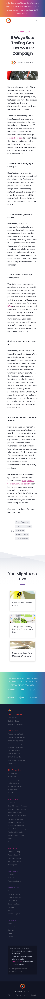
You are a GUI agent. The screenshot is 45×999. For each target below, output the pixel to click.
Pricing (10, 839)
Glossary (11, 907)
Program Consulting (15, 858)
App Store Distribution (15, 832)
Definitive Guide (13, 721)
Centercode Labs (14, 904)
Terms (18, 995)
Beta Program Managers (16, 760)
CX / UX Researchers (15, 757)
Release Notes (13, 842)
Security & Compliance (16, 822)
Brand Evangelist (22, 522)
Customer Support (14, 750)
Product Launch (22, 534)
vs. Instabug (12, 777)
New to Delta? (13, 718)
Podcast (10, 910)
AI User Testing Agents (16, 826)
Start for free (17, 961)
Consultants (12, 763)
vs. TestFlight (12, 773)
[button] (36, 20)
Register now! (22, 13)
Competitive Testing (15, 744)
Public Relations (22, 539)
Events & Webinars (14, 897)
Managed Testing (14, 852)
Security (34, 995)
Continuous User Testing (16, 737)
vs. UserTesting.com (15, 786)
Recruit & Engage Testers (17, 809)
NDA (9, 306)
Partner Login (12, 878)
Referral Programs (14, 914)
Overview (11, 803)
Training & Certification (16, 724)
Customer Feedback (23, 526)
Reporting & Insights (15, 812)
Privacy (10, 995)
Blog (9, 891)
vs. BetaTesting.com (15, 780)
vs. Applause (12, 790)
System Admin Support (16, 835)
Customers (11, 927)
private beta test (14, 138)
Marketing (20, 530)
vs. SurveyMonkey (14, 783)
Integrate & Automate (15, 819)
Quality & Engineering (15, 747)
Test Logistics (12, 865)
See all (10, 793)
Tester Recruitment (14, 861)
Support (10, 930)
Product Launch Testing (16, 734)
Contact (10, 937)
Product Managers (14, 754)
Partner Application (14, 881)
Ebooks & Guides (14, 894)
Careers (10, 933)
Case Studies (12, 901)
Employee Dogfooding (15, 741)
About (10, 924)
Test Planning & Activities (17, 816)
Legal (26, 995)
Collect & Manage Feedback (17, 806)
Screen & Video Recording (17, 829)
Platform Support (14, 855)
